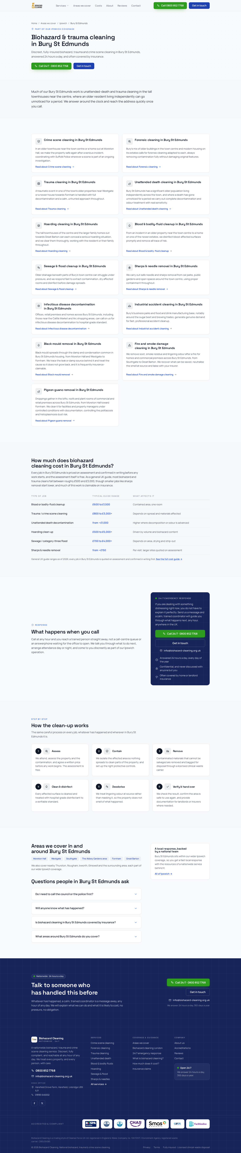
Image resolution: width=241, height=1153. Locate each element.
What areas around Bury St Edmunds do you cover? (67, 936)
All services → (99, 1084)
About (109, 5)
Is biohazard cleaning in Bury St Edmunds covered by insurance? (75, 922)
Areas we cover (82, 5)
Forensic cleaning (100, 1048)
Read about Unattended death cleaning (147, 208)
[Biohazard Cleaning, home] (37, 5)
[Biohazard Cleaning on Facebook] (34, 1103)
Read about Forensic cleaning (142, 166)
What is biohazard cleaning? (148, 1058)
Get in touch (199, 5)
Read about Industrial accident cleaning (147, 328)
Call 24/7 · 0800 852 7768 (53, 66)
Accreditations (182, 1048)
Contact (136, 5)
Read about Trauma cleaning (50, 208)
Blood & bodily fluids (102, 1063)
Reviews (122, 5)
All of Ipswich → (163, 873)
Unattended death (101, 1058)
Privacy (146, 1147)
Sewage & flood (99, 1073)
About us (179, 1042)
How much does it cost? (146, 1063)
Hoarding (96, 1068)
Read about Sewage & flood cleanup (54, 288)
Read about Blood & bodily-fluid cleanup (147, 250)
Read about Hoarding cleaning (51, 250)
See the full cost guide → (169, 559)
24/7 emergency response (147, 1053)
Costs (98, 5)
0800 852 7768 (45, 1070)
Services (61, 5)
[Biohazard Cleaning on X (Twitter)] (42, 1103)
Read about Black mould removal (52, 374)
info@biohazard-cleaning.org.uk (182, 650)
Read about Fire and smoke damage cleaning (149, 374)
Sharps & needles (100, 1079)
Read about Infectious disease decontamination (60, 328)
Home (34, 23)
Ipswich (63, 23)
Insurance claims (142, 1068)
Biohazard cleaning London (148, 1048)
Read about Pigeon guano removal (53, 420)
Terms (157, 1147)
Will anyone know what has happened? (59, 908)
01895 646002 (42, 1094)
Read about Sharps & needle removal (145, 288)
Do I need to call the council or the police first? (64, 894)
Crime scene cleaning (102, 1042)
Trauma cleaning (100, 1053)
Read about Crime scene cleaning (53, 166)
